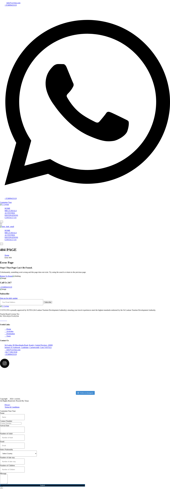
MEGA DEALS (11, 211)
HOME (7, 208)
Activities (9, 331)
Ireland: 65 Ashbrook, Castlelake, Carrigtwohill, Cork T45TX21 (28, 347)
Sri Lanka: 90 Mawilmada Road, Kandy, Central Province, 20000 (29, 345)
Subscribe (48, 302)
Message (3, 473)
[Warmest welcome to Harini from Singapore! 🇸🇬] (28, 375)
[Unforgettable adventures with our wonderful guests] (85, 384)
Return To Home (6, 276)
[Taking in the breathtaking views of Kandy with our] (85, 374)
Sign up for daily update (9, 298)
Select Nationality (6, 450)
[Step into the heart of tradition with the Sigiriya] (142, 384)
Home (7, 255)
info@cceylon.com (13, 3)
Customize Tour (6, 202)
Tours (8, 336)
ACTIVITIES (10, 213)
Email (2, 442)
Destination (10, 334)
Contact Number (6, 421)
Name (2, 413)
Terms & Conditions (12, 407)
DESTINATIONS (11, 215)
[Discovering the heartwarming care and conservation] (142, 375)
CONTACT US (10, 218)
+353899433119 (11, 5)
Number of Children (7, 465)
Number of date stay (7, 457)
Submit (42, 485)
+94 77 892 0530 (11, 352)
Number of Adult (6, 434)
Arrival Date (4, 426)
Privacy (7, 405)
